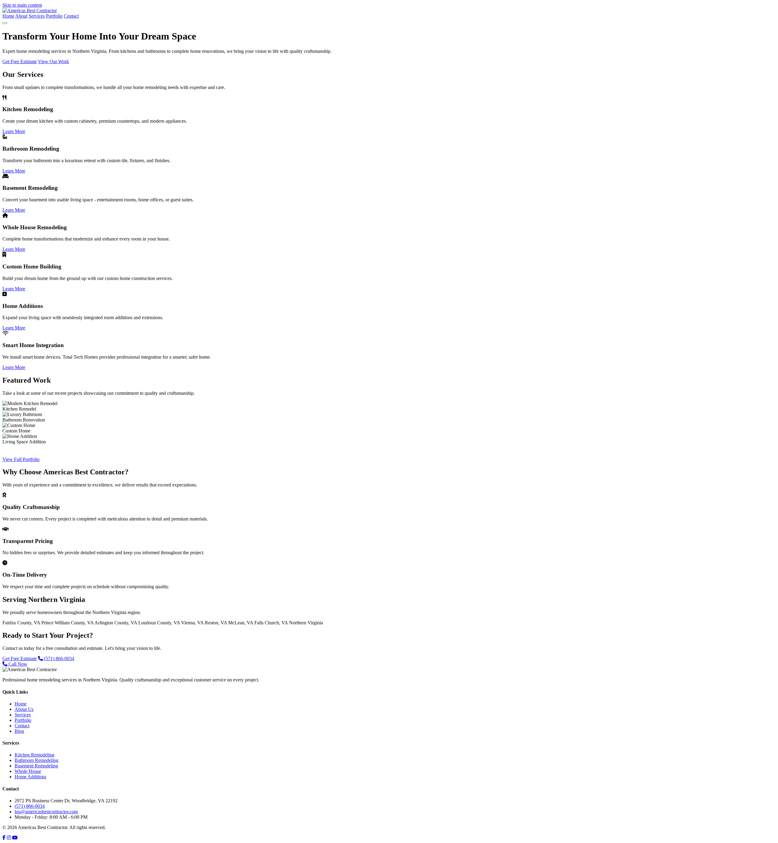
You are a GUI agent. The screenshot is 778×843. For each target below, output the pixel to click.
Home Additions (30, 776)
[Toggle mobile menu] (4, 23)
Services (37, 16)
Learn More (13, 131)
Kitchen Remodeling (34, 754)
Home (8, 16)
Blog (19, 731)
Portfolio (54, 16)
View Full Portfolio (21, 459)
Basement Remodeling (36, 765)
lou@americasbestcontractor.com (46, 811)
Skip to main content (22, 5)
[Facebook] (3, 837)
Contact (71, 16)
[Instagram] (9, 837)
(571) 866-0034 (58, 658)
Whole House (28, 771)
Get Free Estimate (19, 61)
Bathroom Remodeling (36, 760)
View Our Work (53, 61)
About (21, 16)
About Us (24, 709)
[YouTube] (15, 837)
